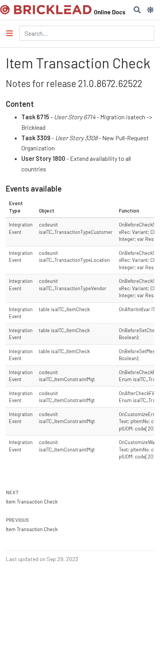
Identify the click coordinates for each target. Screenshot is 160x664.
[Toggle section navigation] (9, 33)
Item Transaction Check (31, 501)
